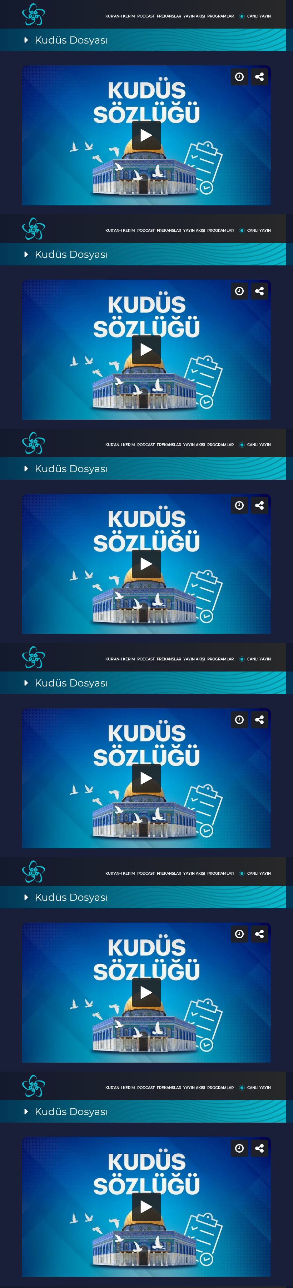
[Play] (146, 644)
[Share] (281, 11)
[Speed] (261, 11)
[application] (146, 644)
